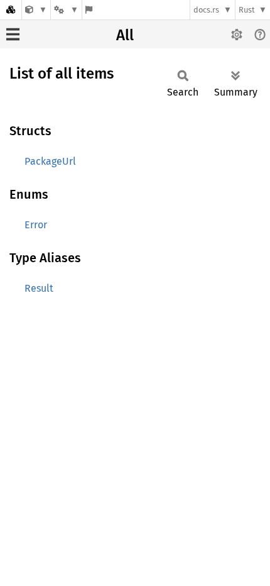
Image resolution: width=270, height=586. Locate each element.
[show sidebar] (13, 34)
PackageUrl (50, 161)
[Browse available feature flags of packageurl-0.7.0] (88, 9)
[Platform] (66, 9)
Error (35, 225)
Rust (247, 9)
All (125, 35)
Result (38, 288)
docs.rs (206, 9)
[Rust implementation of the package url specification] (36, 9)
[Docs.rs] (10, 9)
